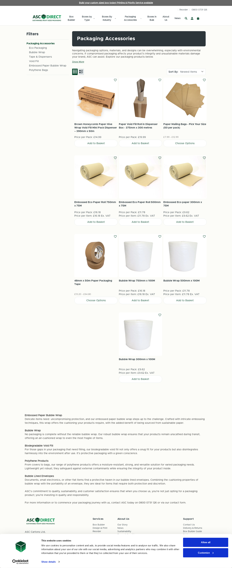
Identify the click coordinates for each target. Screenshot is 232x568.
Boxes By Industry (107, 18)
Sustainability (124, 531)
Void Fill (34, 61)
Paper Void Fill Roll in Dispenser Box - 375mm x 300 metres (138, 126)
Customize (204, 552)
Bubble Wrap (37, 52)
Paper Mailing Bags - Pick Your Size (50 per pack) (184, 126)
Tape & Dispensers (40, 57)
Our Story (122, 525)
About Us (166, 18)
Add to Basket (96, 99)
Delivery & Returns (192, 528)
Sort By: (173, 72)
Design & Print (100, 528)
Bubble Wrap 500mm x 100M (181, 280)
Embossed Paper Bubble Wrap (47, 65)
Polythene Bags (38, 70)
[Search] (186, 18)
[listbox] (192, 71)
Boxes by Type (87, 18)
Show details (48, 561)
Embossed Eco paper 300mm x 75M (182, 204)
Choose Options (185, 99)
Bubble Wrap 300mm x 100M (137, 359)
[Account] (192, 18)
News (178, 18)
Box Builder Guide (192, 531)
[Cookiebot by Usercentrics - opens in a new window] (20, 561)
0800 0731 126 (199, 10)
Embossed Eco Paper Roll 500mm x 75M (140, 204)
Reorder (183, 10)
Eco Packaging (38, 48)
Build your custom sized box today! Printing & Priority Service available (116, 3)
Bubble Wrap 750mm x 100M (137, 280)
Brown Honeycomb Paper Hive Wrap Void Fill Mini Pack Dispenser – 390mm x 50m (95, 127)
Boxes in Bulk (151, 18)
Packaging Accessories (130, 18)
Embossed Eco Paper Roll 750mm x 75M (95, 204)
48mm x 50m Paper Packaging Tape (93, 282)
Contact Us (189, 525)
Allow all (205, 542)
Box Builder (71, 18)
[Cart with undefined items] (198, 18)
